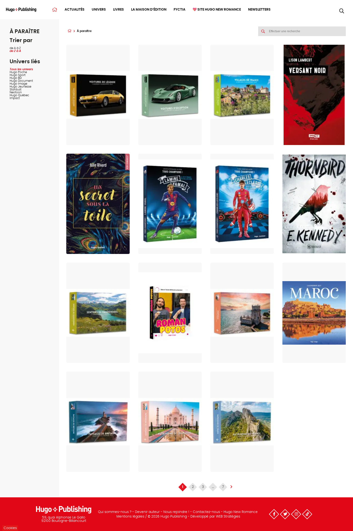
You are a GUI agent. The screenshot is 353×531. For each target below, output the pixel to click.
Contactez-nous (206, 512)
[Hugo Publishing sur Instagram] (296, 514)
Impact (15, 98)
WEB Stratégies (228, 516)
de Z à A (15, 51)
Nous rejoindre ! (176, 512)
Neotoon (16, 92)
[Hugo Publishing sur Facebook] (274, 514)
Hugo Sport (17, 75)
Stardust (15, 89)
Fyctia (179, 9)
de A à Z (15, 48)
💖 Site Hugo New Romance (217, 9)
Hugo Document (21, 80)
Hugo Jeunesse (20, 86)
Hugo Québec (19, 95)
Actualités (75, 9)
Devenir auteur (147, 512)
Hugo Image (18, 83)
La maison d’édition (148, 9)
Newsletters (259, 9)
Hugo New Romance (241, 512)
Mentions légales (130, 516)
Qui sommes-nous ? (114, 512)
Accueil (54, 9)
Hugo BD (16, 77)
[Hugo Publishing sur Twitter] (285, 514)
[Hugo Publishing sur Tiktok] (307, 514)
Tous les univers (21, 69)
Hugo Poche (18, 72)
